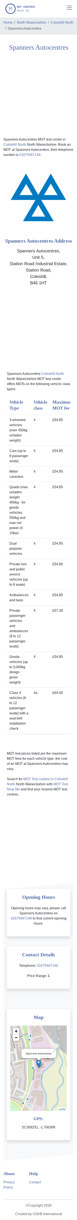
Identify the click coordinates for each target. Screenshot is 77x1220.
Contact (35, 1182)
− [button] (16, 1037)
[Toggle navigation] (69, 7)
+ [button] (16, 1031)
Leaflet (62, 1109)
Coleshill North (62, 22)
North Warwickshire (31, 22)
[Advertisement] (38, 93)
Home (8, 22)
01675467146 (29, 155)
